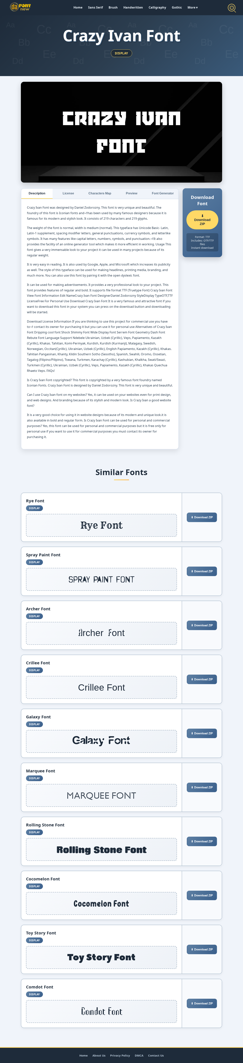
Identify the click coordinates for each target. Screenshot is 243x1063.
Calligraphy (157, 7)
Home (77, 7)
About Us (98, 1055)
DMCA (139, 1055)
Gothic (177, 7)
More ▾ (193, 7)
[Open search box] (231, 7)
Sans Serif (95, 7)
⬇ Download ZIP (202, 220)
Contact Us (156, 1055)
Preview (131, 193)
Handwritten (133, 7)
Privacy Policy (120, 1055)
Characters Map (99, 193)
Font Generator (163, 193)
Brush (113, 7)
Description (37, 193)
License (68, 193)
